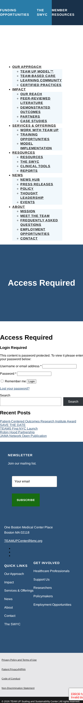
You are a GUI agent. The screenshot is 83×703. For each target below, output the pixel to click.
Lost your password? (15, 388)
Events (27, 202)
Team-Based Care (38, 76)
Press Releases (36, 184)
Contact (29, 238)
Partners (30, 116)
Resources (23, 152)
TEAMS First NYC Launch (19, 428)
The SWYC (29, 161)
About (18, 206)
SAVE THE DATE (13, 425)
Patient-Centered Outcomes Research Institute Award (38, 421)
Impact (19, 89)
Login (31, 381)
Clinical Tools (35, 166)
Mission (27, 211)
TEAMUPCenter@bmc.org (23, 540)
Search (5, 395)
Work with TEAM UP (39, 130)
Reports (29, 170)
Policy (27, 188)
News (17, 175)
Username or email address (21, 366)
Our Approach (27, 66)
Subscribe (26, 500)
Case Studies (33, 121)
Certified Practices (40, 85)
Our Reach (31, 94)
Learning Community (41, 80)
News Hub (30, 179)
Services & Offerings (34, 125)
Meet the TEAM (35, 216)
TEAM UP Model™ (37, 71)
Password (8, 373)
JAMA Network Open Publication (23, 436)
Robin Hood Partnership (17, 432)
